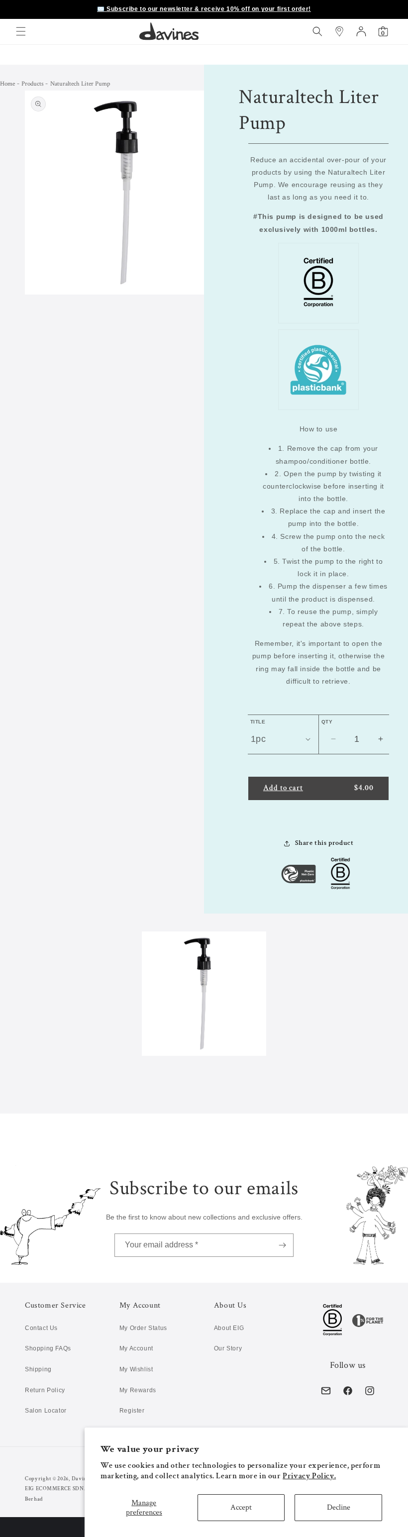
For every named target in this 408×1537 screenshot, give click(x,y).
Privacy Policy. (309, 1476)
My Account (136, 1348)
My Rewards (137, 1390)
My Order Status (143, 1328)
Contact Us (41, 1328)
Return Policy (45, 1390)
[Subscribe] (282, 1245)
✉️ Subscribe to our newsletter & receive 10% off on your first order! (204, 8)
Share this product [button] (324, 842)
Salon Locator (46, 1410)
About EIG (229, 1328)
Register (132, 1410)
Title (257, 721)
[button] (21, 31)
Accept (241, 1507)
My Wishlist (136, 1369)
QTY (326, 721)
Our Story (228, 1348)
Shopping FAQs (48, 1348)
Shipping (38, 1369)
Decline (338, 1507)
